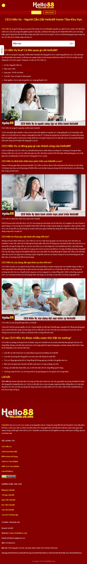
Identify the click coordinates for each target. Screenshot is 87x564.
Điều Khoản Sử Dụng (10, 456)
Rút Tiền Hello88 (8, 505)
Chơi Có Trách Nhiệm (10, 461)
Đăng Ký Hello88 (8, 490)
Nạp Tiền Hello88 (8, 500)
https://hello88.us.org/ (18, 533)
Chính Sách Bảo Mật (9, 451)
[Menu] (3, 5)
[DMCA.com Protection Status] (9, 476)
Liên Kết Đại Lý (7, 471)
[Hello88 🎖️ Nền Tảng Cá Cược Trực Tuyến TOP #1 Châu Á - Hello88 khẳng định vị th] (43, 5)
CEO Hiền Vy (7, 29)
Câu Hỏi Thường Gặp (10, 515)
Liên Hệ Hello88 (8, 510)
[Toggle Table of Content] (70, 43)
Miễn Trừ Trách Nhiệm (10, 466)
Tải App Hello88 (8, 495)
